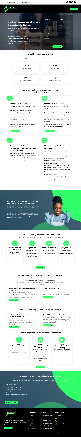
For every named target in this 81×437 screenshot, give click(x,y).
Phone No (47, 25)
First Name (47, 19)
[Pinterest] (72, 2)
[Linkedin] (75, 2)
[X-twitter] (70, 2)
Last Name (60, 19)
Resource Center (55, 9)
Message (47, 36)
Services (47, 31)
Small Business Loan (28, 9)
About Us (46, 9)
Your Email (60, 25)
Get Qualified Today (13, 300)
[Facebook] (67, 2)
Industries (39, 9)
